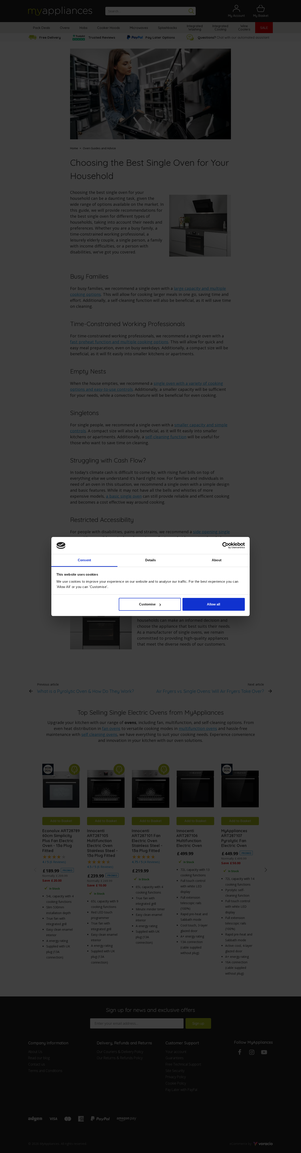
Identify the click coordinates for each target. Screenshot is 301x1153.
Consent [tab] (84, 560)
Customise (147, 604)
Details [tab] (150, 560)
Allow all (213, 604)
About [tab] (216, 560)
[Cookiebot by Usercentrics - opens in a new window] (225, 545)
